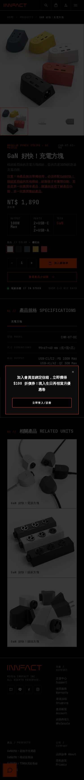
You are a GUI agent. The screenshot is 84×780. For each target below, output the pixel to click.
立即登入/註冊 (42, 402)
